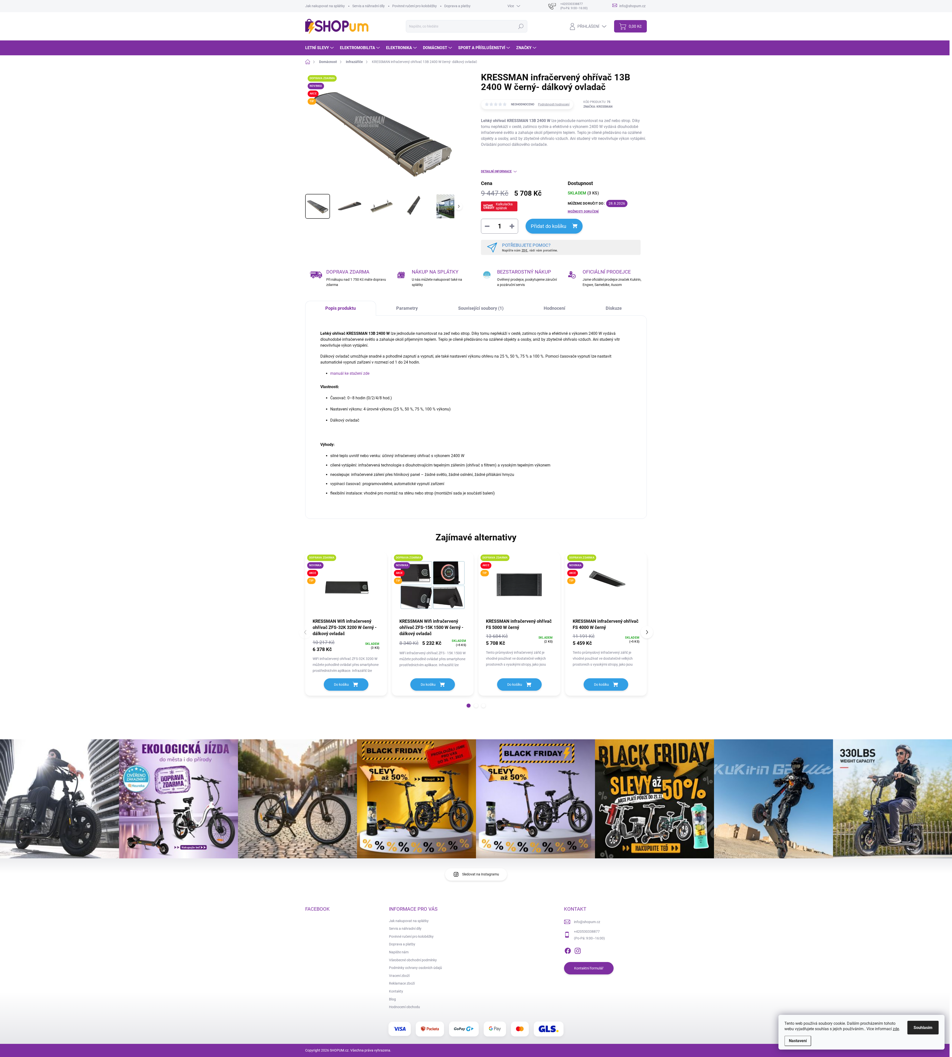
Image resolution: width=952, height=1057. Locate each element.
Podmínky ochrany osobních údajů (415, 968)
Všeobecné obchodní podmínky (413, 960)
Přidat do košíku (548, 226)
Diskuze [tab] (614, 308)
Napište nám (399, 952)
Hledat (521, 26)
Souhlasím (923, 1027)
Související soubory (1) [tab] (481, 308)
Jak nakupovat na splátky (325, 6)
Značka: (597, 106)
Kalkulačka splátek (504, 206)
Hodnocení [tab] (554, 308)
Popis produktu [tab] (340, 308)
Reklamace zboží (402, 983)
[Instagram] (577, 950)
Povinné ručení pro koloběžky (414, 6)
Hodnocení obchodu (404, 1007)
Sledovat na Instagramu (480, 874)
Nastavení (798, 1040)
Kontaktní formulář (588, 968)
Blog (392, 999)
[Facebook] (567, 950)
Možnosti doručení (583, 211)
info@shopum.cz (587, 922)
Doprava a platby (457, 6)
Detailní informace (496, 171)
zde (896, 1028)
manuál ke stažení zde (349, 373)
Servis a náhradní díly (368, 6)
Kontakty (396, 991)
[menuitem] (320, 47)
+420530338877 (587, 931)
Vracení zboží (399, 976)
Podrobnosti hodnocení (553, 104)
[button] (468, 706)
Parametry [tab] (407, 308)
